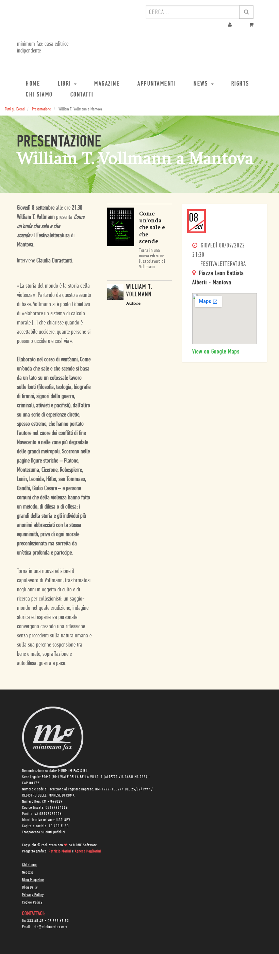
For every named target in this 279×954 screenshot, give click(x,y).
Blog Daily (30, 887)
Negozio (28, 872)
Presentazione (41, 109)
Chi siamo (29, 865)
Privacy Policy (33, 895)
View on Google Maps (216, 352)
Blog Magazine (33, 880)
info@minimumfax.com (50, 927)
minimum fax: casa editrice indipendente (42, 47)
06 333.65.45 (33, 921)
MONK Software (85, 845)
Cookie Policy (32, 902)
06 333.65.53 (58, 921)
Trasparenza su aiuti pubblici (43, 832)
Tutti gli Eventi (14, 109)
